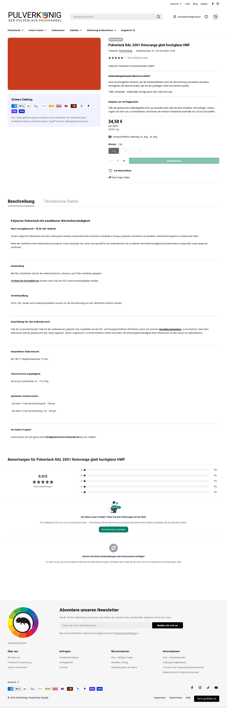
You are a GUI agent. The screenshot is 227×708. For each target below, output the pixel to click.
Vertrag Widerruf (206, 698)
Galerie (204, 3)
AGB (100, 633)
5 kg (141, 151)
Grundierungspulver (170, 329)
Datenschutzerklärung (126, 633)
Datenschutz (175, 697)
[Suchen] (158, 17)
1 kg (115, 151)
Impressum (160, 697)
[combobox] (116, 17)
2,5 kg (128, 151)
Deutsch (174, 4)
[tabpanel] (113, 325)
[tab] (21, 202)
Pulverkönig (125, 50)
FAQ (187, 3)
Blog (195, 3)
